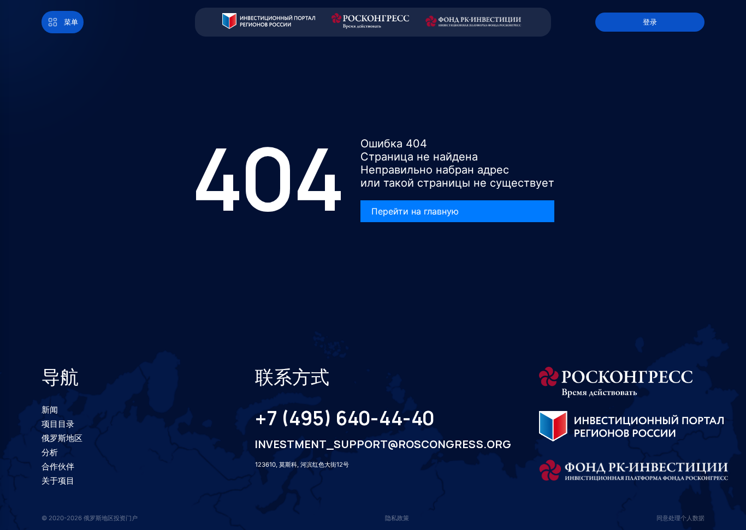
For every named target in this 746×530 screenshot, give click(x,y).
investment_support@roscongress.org (371, 444)
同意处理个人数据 (680, 518)
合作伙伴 (58, 466)
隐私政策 (397, 518)
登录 (650, 21)
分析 (50, 452)
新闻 (50, 409)
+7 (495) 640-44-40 (344, 418)
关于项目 (58, 480)
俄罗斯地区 (62, 438)
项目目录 (58, 424)
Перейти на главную (415, 211)
